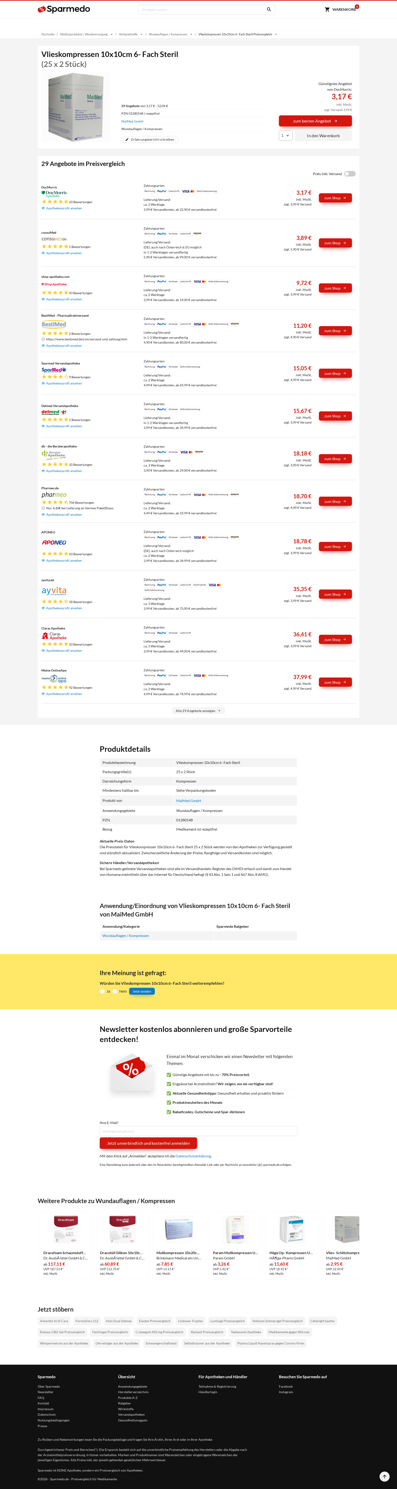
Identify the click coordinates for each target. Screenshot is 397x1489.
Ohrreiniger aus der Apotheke (117, 1343)
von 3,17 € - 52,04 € (144, 106)
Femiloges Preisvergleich (110, 1332)
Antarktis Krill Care (54, 1321)
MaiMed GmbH (132, 121)
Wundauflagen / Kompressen (125, 935)
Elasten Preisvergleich (154, 1321)
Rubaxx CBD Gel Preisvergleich (62, 1332)
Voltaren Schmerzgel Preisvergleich (277, 1321)
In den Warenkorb (323, 135)
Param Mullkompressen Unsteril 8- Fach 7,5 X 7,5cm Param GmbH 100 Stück (235, 1253)
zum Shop (332, 198)
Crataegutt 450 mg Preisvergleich (159, 1332)
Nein (123, 991)
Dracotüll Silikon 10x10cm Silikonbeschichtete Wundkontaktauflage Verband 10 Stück (122, 1253)
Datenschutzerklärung (193, 1156)
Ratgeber (124, 1403)
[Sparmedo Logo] (64, 9)
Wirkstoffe (125, 1409)
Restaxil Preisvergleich (207, 1332)
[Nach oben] (384, 1476)
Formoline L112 (87, 1321)
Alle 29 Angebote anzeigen (196, 711)
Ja (108, 991)
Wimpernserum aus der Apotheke (64, 1343)
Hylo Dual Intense (118, 1321)
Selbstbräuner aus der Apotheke (207, 1343)
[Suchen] (268, 9)
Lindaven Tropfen (190, 1321)
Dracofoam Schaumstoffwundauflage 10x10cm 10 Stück (65, 1253)
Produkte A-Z (128, 1398)
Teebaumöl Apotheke (246, 1332)
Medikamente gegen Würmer (289, 1332)
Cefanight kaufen (322, 1321)
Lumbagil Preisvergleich (227, 1321)
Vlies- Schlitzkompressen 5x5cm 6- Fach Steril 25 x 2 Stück (348, 1253)
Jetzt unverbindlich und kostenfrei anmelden (148, 1143)
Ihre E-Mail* (109, 1123)
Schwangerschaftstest (161, 1343)
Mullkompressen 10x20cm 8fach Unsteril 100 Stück (178, 1253)
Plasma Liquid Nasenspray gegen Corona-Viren (270, 1343)
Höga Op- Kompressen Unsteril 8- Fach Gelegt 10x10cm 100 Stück (292, 1253)
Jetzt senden (142, 991)
